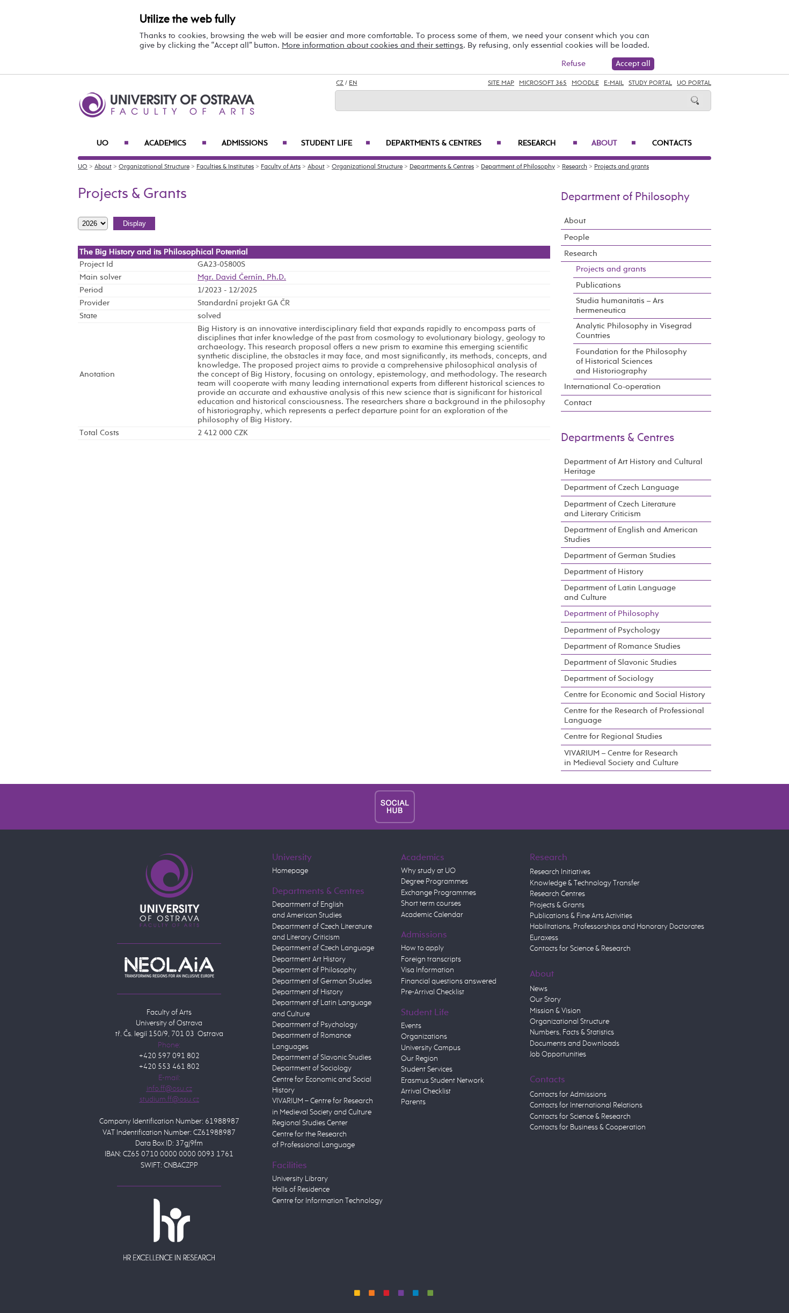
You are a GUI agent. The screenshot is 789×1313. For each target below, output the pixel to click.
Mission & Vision (555, 1011)
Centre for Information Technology (327, 1201)
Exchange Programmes (438, 893)
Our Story (545, 999)
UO (113, 143)
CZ (340, 83)
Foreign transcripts (431, 959)
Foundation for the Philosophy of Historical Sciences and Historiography (631, 361)
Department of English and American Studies (631, 535)
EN (353, 83)
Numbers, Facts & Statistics (572, 1032)
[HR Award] (169, 1229)
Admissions (254, 143)
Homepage (290, 871)
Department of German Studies (620, 556)
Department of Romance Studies (622, 646)
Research (548, 143)
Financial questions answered (448, 981)
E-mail (614, 83)
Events (411, 1026)
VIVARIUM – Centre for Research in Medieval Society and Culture (621, 758)
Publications (598, 285)
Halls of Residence (301, 1189)
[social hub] (395, 806)
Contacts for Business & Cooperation (588, 1127)
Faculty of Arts (281, 167)
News (538, 989)
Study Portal (650, 83)
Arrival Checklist (426, 1091)
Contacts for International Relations (586, 1105)
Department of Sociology (609, 678)
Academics (175, 143)
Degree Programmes (434, 881)
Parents (413, 1102)
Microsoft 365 (543, 83)
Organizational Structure (154, 167)
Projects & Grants (557, 905)
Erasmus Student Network (442, 1080)
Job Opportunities (558, 1054)
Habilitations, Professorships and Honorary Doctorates (617, 926)
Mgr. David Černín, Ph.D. (242, 277)
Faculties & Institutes (225, 167)
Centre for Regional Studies (613, 736)
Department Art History (309, 959)
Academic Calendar (432, 915)
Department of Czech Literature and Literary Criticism (620, 509)
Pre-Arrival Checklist (432, 992)
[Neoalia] (169, 967)
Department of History (604, 572)
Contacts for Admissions (568, 1094)
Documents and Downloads (574, 1043)
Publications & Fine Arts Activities (581, 916)
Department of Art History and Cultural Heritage (633, 466)
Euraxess (544, 938)
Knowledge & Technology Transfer (585, 883)
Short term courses (431, 903)
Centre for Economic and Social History (634, 695)
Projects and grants (621, 167)
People (576, 237)
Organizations (424, 1036)
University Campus (431, 1048)
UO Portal (694, 83)
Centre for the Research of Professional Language (634, 715)
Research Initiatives (560, 872)
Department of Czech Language (621, 487)
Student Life (335, 143)
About (613, 143)
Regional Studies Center (310, 1123)
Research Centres (557, 894)
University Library (300, 1179)
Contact (577, 403)
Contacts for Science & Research (580, 948)
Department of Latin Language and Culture (620, 593)
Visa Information (427, 970)
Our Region (419, 1058)
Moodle (585, 83)
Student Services (426, 1069)
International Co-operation (612, 387)
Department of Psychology (612, 630)
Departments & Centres (443, 143)
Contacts (672, 143)
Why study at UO (428, 871)
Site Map (501, 83)
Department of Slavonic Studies (620, 662)
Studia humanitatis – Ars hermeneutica (620, 305)
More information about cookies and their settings (372, 45)
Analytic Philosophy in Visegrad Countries (634, 331)
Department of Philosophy (518, 167)
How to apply (422, 948)
